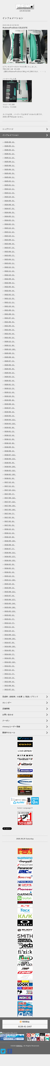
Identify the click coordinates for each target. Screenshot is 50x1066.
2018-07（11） (10, 455)
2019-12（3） (9, 388)
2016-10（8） (9, 537)
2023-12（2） (9, 228)
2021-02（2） (9, 337)
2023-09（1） (9, 240)
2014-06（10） (10, 646)
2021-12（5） (9, 298)
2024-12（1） (9, 189)
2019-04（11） (10, 420)
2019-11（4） (9, 392)
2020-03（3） (9, 377)
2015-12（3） (9, 576)
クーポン (6, 721)
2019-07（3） (9, 408)
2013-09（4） (9, 682)
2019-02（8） (9, 427)
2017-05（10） (10, 510)
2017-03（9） (9, 517)
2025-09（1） (9, 162)
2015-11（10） (10, 580)
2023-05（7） (9, 255)
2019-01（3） (9, 431)
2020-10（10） (10, 349)
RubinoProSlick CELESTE (15, 28)
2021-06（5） (9, 322)
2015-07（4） (9, 596)
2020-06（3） (9, 365)
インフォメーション (10, 135)
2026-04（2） (9, 150)
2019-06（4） (9, 412)
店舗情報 (6, 709)
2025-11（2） (9, 158)
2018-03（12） (10, 470)
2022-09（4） (9, 279)
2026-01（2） (9, 154)
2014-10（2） (9, 631)
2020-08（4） (9, 357)
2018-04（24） (10, 467)
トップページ (7, 129)
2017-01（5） (9, 525)
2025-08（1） (9, 165)
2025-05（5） (9, 173)
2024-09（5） (9, 201)
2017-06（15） (10, 506)
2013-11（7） (9, 674)
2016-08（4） (9, 545)
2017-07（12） (10, 502)
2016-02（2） (9, 568)
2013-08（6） (9, 685)
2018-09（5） (9, 447)
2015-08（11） (10, 592)
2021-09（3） (9, 310)
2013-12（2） (9, 670)
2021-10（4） (9, 306)
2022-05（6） (9, 287)
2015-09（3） (9, 588)
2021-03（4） (9, 334)
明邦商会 (19, 1046)
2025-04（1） (9, 177)
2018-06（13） (10, 459)
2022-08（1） (9, 283)
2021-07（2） (9, 318)
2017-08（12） (10, 498)
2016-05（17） (10, 556)
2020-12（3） (9, 341)
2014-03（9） (9, 658)
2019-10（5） (9, 396)
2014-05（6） (9, 650)
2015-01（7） (9, 619)
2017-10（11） (10, 490)
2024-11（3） (9, 193)
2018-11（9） (9, 439)
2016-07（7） (9, 549)
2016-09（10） (10, 541)
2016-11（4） (9, 533)
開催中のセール (8, 733)
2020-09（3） (9, 353)
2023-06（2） (9, 251)
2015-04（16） (10, 607)
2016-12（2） (9, 529)
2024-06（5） (9, 212)
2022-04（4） (9, 291)
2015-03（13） (10, 611)
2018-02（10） (10, 474)
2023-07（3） (9, 248)
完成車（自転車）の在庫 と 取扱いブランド (20, 697)
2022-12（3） (9, 267)
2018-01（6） (9, 478)
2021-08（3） (9, 314)
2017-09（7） (9, 494)
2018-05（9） (9, 463)
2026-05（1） (9, 146)
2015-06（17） (10, 599)
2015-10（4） (9, 584)
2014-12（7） (9, 623)
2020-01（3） (9, 384)
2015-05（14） (10, 603)
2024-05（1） (9, 216)
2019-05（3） (9, 416)
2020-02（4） (9, 380)
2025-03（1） (9, 181)
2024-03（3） (9, 220)
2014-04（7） (9, 654)
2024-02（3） (9, 224)
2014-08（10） (10, 639)
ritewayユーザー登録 (11, 727)
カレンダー (7, 703)
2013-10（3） (9, 678)
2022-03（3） (9, 294)
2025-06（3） (9, 169)
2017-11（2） (9, 486)
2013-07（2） (9, 689)
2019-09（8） (9, 400)
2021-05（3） (9, 326)
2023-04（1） (9, 259)
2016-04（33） (10, 560)
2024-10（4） (9, 197)
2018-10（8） (9, 443)
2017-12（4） (9, 482)
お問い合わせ (7, 715)
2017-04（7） (9, 513)
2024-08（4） (9, 205)
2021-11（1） (9, 302)
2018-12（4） (9, 435)
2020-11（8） (9, 345)
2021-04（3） (9, 330)
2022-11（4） (9, 271)
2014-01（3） (9, 666)
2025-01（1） (9, 185)
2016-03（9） (9, 564)
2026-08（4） (9, 142)
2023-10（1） (9, 236)
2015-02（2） (9, 615)
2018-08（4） (9, 451)
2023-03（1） (9, 263)
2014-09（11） (10, 635)
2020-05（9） (9, 369)
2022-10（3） (9, 275)
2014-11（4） (9, 627)
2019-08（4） (9, 404)
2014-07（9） (9, 642)
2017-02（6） (9, 521)
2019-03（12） (10, 423)
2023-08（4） (9, 244)
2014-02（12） (10, 662)
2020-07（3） (9, 361)
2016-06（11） (10, 553)
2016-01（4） (9, 572)
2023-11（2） (9, 232)
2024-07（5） (9, 208)
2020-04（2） (9, 373)
